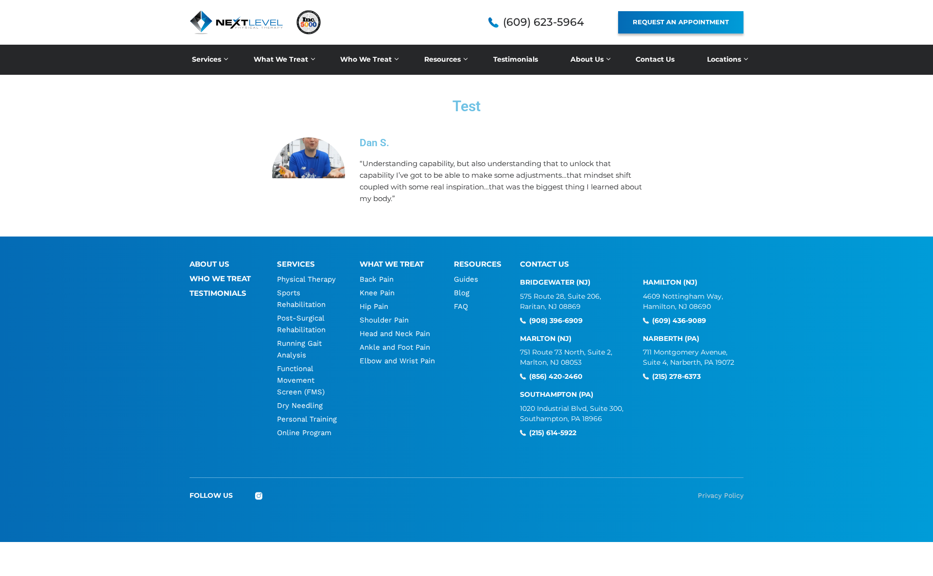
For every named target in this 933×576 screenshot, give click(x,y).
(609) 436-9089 (679, 321)
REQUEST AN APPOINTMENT (681, 22)
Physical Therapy (306, 279)
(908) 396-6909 (556, 321)
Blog (461, 292)
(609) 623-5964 (543, 22)
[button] (308, 174)
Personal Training (307, 419)
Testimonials (515, 59)
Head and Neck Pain (395, 333)
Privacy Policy (720, 495)
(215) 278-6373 (676, 377)
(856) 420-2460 (556, 377)
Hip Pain (374, 306)
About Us (587, 59)
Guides (466, 279)
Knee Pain (377, 292)
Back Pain (377, 279)
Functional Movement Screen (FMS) (301, 380)
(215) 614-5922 (552, 433)
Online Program (304, 432)
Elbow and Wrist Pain (397, 360)
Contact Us (655, 59)
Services (206, 59)
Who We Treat (366, 59)
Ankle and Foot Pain (395, 347)
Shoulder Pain (384, 320)
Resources (442, 59)
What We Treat (281, 59)
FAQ (461, 306)
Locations (724, 59)
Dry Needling (300, 405)
